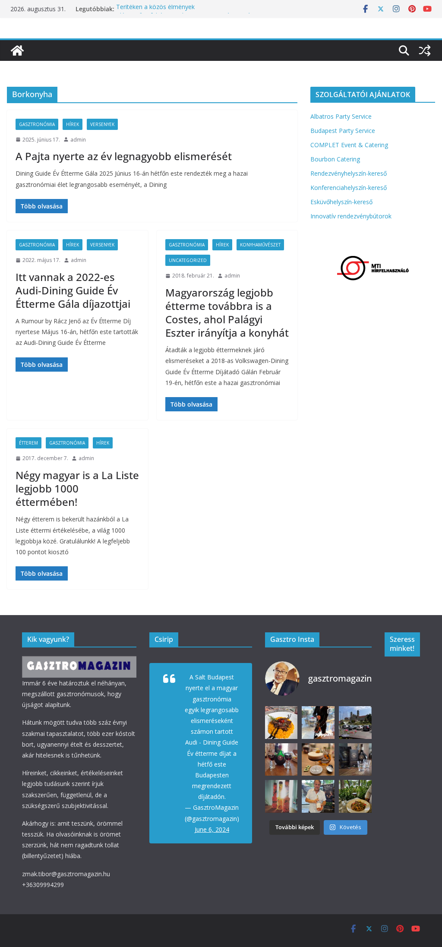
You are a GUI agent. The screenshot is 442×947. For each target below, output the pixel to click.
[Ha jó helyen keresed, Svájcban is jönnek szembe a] (281, 722)
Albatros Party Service (341, 116)
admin (78, 139)
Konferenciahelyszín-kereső (348, 187)
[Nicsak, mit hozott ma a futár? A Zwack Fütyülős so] (281, 796)
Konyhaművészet (260, 245)
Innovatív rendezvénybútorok (350, 216)
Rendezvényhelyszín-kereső (348, 173)
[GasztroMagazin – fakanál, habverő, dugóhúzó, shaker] (17, 50)
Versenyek (102, 124)
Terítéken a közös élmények (155, 9)
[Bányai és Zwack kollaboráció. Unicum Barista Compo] (355, 759)
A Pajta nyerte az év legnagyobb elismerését (124, 156)
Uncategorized (188, 260)
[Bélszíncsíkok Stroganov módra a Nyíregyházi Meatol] (355, 796)
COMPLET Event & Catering (349, 145)
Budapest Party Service (342, 130)
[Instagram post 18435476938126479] (318, 722)
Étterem (28, 443)
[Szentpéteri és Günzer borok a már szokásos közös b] (318, 796)
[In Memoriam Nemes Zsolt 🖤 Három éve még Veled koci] (355, 722)
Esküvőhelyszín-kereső (341, 202)
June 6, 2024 (212, 829)
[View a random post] (424, 50)
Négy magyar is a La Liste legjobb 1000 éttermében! (77, 488)
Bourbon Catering (335, 159)
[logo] (79, 661)
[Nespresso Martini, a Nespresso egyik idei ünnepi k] (318, 759)
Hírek (72, 124)
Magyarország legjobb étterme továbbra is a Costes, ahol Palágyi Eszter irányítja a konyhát (227, 312)
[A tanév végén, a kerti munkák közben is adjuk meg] (281, 759)
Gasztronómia (37, 124)
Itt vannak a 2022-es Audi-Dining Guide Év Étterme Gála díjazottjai (73, 290)
